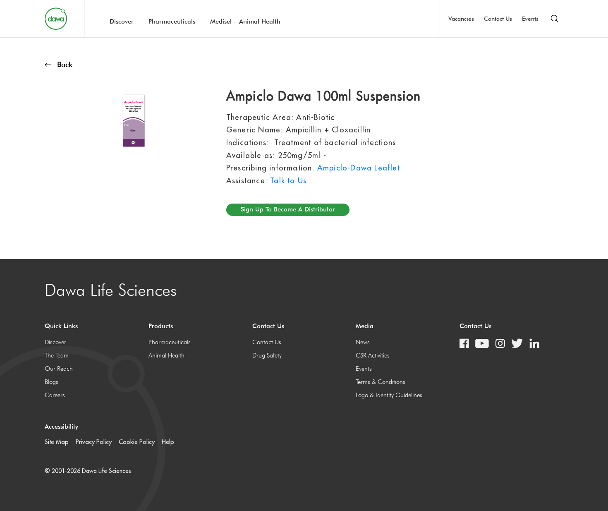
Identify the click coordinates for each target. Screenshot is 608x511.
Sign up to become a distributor (288, 209)
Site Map (57, 442)
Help (168, 442)
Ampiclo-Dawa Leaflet (358, 168)
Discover (122, 21)
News (363, 342)
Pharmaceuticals (171, 21)
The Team (57, 355)
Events (530, 18)
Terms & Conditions (380, 382)
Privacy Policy (94, 442)
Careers (55, 395)
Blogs (51, 382)
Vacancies (461, 18)
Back (64, 64)
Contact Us (498, 18)
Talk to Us (288, 180)
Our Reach (59, 368)
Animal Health (166, 355)
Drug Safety (267, 355)
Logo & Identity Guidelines (389, 395)
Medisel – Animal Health (245, 21)
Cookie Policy (137, 442)
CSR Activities (373, 355)
